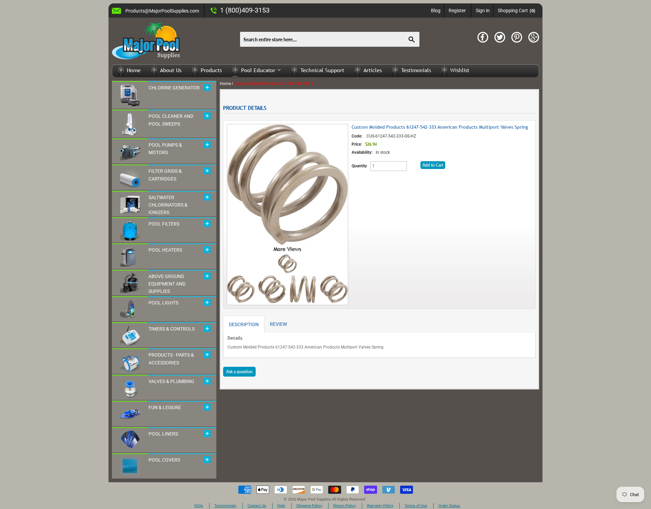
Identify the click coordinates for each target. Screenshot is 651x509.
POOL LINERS (163, 434)
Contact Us (257, 506)
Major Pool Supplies (314, 499)
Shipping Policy (309, 506)
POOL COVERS (164, 460)
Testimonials (416, 70)
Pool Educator (259, 70)
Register (457, 10)
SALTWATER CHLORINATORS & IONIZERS (168, 205)
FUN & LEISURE (165, 407)
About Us (170, 70)
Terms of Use (416, 506)
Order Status (449, 506)
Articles (372, 70)
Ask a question (239, 371)
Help (281, 506)
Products (211, 70)
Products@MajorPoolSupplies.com (162, 11)
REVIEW (278, 324)
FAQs (198, 506)
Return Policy (344, 506)
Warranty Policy (380, 506)
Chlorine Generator (174, 87)
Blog (435, 10)
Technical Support (322, 70)
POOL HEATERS (165, 250)
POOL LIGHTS (163, 302)
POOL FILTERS (164, 224)
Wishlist (459, 70)
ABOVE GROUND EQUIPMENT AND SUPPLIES (167, 284)
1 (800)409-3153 (245, 10)
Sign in (483, 10)
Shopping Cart (516, 10)
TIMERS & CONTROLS (172, 329)
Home (134, 70)
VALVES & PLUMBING (171, 381)
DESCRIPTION (244, 324)
